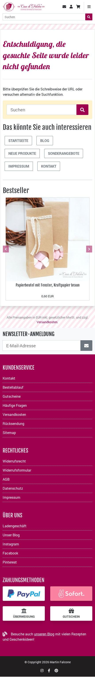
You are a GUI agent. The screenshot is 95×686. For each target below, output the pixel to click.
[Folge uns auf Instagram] (42, 670)
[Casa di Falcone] (24, 6)
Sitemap (9, 432)
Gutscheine (12, 396)
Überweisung (24, 617)
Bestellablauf (13, 387)
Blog (44, 140)
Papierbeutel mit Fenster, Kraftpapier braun (48, 285)
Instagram (11, 544)
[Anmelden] (86, 345)
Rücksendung (13, 423)
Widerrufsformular (17, 470)
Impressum (18, 166)
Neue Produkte (22, 153)
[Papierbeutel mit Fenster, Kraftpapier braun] (47, 239)
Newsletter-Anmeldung (28, 334)
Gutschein (71, 617)
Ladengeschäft (15, 526)
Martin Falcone (60, 662)
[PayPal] (24, 593)
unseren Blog (44, 634)
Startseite (18, 140)
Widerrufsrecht (14, 461)
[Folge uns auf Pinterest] (56, 670)
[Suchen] (88, 16)
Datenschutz (13, 488)
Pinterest (10, 562)
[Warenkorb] (78, 6)
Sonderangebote (63, 153)
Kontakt (48, 166)
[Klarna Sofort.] (71, 593)
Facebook (10, 553)
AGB (6, 479)
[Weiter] (88, 249)
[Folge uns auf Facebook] (49, 670)
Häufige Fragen (15, 405)
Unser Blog (11, 535)
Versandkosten (47, 322)
